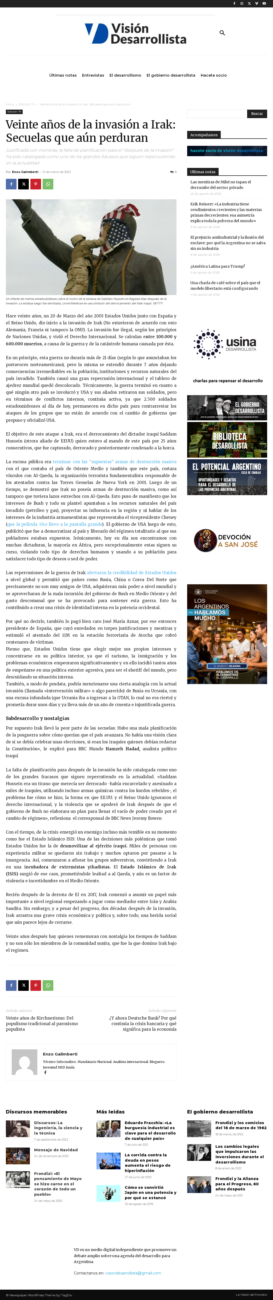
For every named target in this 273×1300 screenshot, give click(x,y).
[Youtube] (264, 4)
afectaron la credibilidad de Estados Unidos (131, 572)
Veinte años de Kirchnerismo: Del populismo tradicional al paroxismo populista (42, 1024)
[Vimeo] (257, 4)
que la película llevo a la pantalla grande (54, 524)
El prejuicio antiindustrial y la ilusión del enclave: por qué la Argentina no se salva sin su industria (228, 243)
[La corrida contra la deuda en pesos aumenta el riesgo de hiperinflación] (109, 1161)
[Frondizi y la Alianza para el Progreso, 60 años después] (199, 1184)
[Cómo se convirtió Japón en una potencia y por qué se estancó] (109, 1193)
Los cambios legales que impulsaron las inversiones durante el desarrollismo (239, 1154)
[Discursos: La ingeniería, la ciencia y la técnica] (18, 1128)
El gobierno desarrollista (220, 1112)
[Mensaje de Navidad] (18, 1156)
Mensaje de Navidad (56, 1150)
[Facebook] (234, 4)
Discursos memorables (36, 1112)
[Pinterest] (35, 184)
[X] (249, 4)
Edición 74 (27, 104)
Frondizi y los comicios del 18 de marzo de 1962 (241, 1125)
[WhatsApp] (48, 184)
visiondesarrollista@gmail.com (133, 1273)
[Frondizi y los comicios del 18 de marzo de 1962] (199, 1128)
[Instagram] (242, 4)
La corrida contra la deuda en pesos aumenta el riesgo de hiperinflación (148, 1163)
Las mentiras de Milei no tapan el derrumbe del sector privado (220, 185)
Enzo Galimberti (25, 172)
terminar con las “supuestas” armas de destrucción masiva (113, 461)
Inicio (10, 104)
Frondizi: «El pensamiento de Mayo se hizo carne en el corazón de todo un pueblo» (58, 1184)
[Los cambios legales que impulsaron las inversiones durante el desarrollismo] (199, 1152)
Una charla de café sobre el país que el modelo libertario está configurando (225, 285)
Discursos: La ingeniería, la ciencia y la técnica (58, 1128)
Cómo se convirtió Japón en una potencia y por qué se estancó (150, 1192)
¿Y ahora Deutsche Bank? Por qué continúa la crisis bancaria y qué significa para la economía (142, 1024)
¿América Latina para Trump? (217, 266)
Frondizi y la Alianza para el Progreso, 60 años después (237, 1183)
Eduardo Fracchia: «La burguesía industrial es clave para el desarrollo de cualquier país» (150, 1130)
